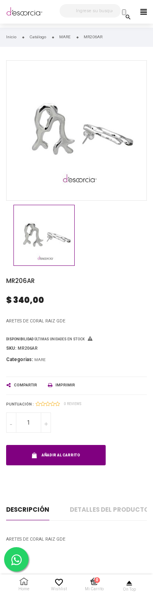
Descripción (27, 509)
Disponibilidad (19, 339)
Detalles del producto (109, 509)
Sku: (11, 348)
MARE (40, 359)
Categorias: (19, 359)
